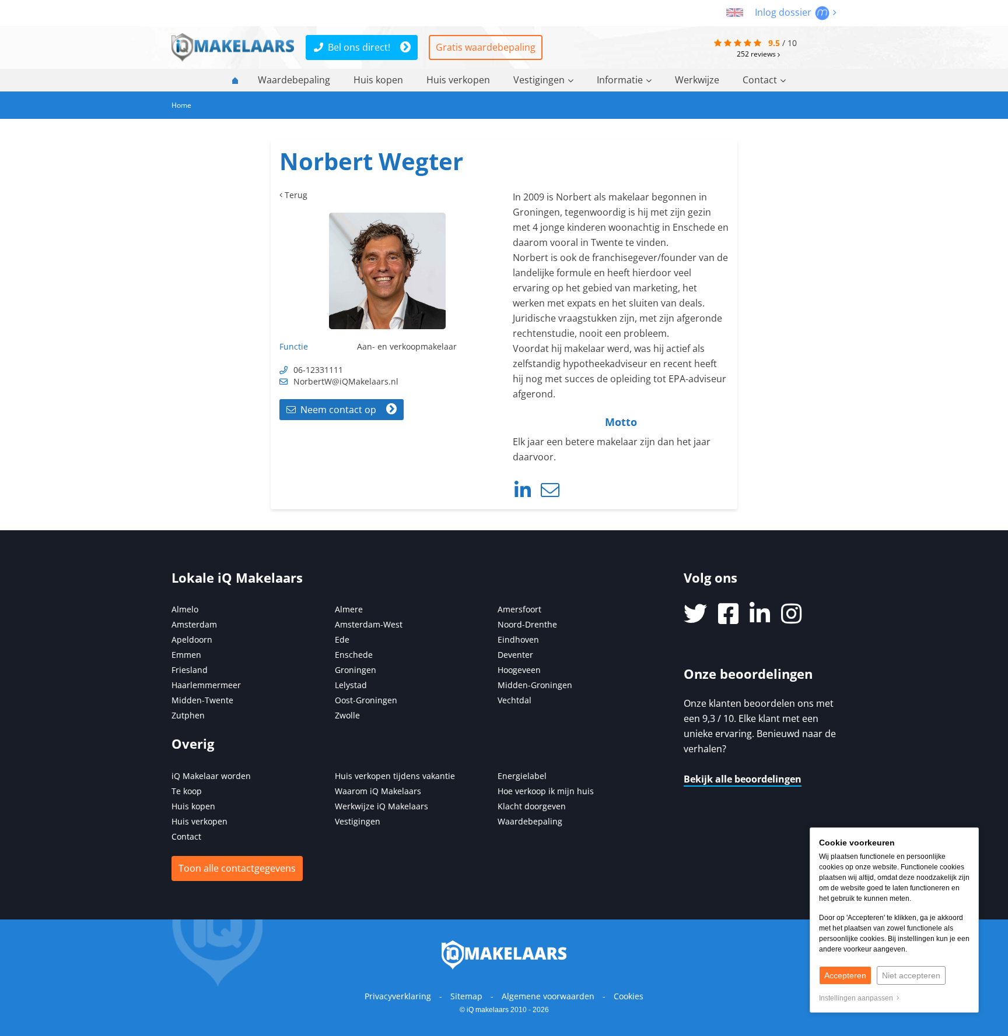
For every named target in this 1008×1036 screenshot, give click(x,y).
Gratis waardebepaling (486, 47)
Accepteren (845, 975)
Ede (342, 639)
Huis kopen (378, 79)
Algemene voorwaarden (548, 996)
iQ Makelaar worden (211, 775)
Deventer (515, 654)
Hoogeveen (519, 669)
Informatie (620, 79)
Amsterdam (194, 624)
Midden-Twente (202, 700)
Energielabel (522, 775)
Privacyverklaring (398, 996)
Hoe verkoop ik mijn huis (546, 791)
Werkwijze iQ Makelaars (381, 806)
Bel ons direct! (359, 47)
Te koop (187, 791)
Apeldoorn (192, 639)
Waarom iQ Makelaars (378, 791)
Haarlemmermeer (206, 684)
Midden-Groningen (535, 684)
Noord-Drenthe (527, 624)
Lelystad (351, 684)
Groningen (355, 669)
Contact (760, 79)
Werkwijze (697, 79)
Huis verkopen (458, 79)
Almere (349, 609)
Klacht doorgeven (532, 806)
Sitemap (466, 996)
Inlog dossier (784, 12)
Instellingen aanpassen (858, 998)
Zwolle (347, 715)
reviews (757, 53)
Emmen (186, 654)
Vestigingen (539, 79)
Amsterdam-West (368, 624)
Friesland (190, 669)
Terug (294, 194)
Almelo (185, 609)
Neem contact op (336, 409)
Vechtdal (514, 700)
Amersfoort (519, 609)
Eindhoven (518, 639)
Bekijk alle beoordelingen (743, 779)
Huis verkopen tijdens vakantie (395, 775)
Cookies (628, 996)
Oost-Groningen (366, 700)
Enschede (354, 654)
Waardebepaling (294, 79)
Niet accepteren (911, 975)
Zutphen (188, 715)
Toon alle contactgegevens (237, 868)
